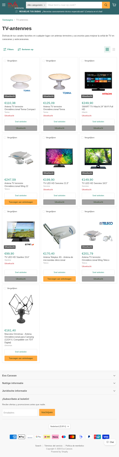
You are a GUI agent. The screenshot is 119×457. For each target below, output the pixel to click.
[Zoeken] (106, 5)
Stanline (7, 260)
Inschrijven (47, 412)
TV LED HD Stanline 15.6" (16, 257)
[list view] (113, 49)
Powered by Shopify (59, 452)
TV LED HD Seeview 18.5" (94, 183)
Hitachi (84, 112)
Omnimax (8, 345)
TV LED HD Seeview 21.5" (56, 183)
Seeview (46, 186)
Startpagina (7, 20)
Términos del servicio (53, 446)
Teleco (7, 189)
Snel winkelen (21, 122)
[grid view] (107, 49)
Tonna (6, 112)
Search (38, 446)
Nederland (58, 426)
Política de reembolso (75, 446)
